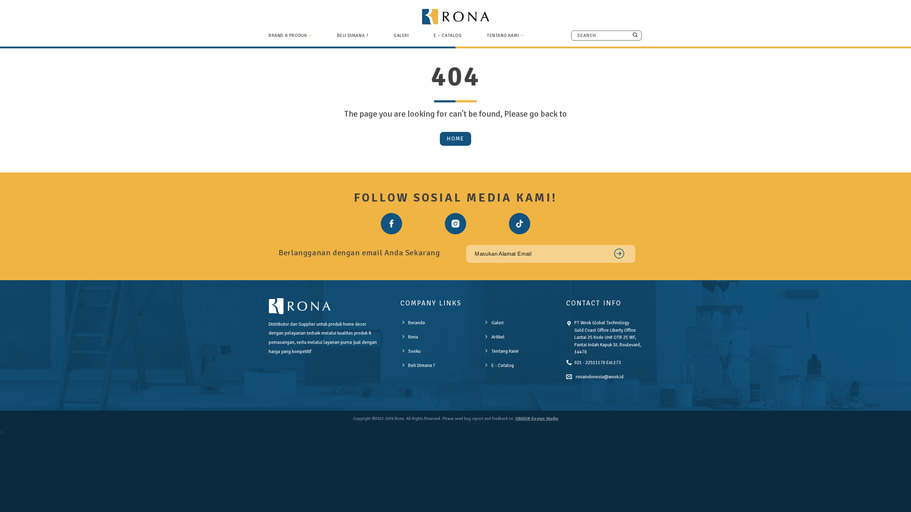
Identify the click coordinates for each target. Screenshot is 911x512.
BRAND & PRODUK (288, 35)
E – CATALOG (448, 35)
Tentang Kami (503, 35)
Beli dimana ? (353, 35)
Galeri (401, 35)
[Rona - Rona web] (455, 16)
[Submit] (635, 35)
